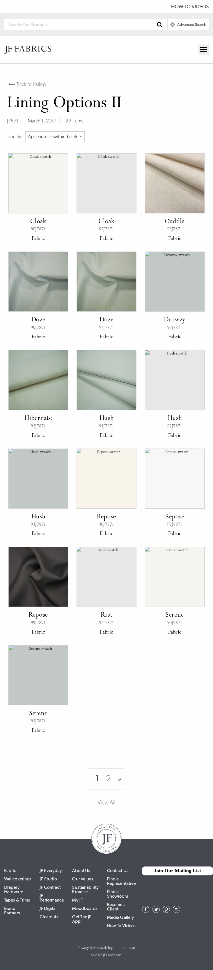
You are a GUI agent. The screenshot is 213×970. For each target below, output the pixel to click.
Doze (38, 320)
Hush (107, 418)
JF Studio (48, 879)
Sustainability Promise (85, 889)
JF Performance (52, 898)
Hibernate (38, 418)
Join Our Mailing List (177, 870)
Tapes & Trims (17, 900)
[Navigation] (203, 49)
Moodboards (85, 908)
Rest (107, 615)
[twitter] (156, 911)
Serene (175, 615)
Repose (106, 517)
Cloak (38, 221)
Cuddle (175, 221)
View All (106, 802)
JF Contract (50, 887)
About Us (81, 870)
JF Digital (48, 908)
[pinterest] (166, 911)
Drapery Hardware (13, 889)
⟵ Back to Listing (27, 84)
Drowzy (175, 320)
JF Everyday (51, 870)
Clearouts (49, 916)
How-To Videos (190, 6)
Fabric (10, 870)
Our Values (82, 879)
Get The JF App (81, 919)
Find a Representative (121, 881)
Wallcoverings (17, 879)
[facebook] (145, 911)
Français (129, 948)
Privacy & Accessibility (95, 948)
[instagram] (176, 911)
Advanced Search (191, 24)
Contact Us (117, 870)
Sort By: (15, 136)
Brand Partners (12, 910)
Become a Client (116, 907)
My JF (77, 900)
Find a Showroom (117, 894)
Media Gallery (120, 917)
